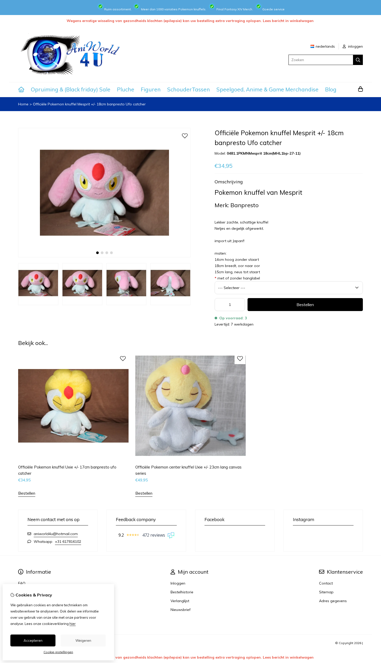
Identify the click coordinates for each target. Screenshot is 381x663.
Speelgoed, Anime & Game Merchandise (267, 89)
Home (23, 104)
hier (72, 624)
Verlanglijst (180, 601)
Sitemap (326, 592)
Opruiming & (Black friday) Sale (70, 89)
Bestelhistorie (182, 592)
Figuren (151, 89)
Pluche (125, 89)
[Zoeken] (358, 60)
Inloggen (178, 583)
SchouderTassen (188, 89)
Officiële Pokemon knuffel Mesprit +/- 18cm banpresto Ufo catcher (89, 104)
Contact (326, 583)
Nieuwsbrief (180, 609)
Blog (330, 89)
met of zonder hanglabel (237, 278)
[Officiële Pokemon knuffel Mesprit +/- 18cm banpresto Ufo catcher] (104, 256)
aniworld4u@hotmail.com (56, 533)
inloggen (355, 46)
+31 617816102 (68, 541)
